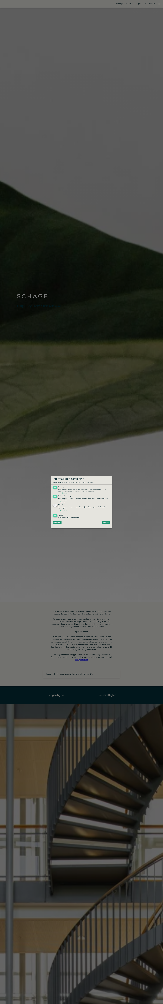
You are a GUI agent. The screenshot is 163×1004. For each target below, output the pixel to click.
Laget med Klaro (105, 526)
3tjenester (62, 511)
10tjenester (62, 493)
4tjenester (62, 502)
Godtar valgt (57, 523)
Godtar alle (105, 523)
